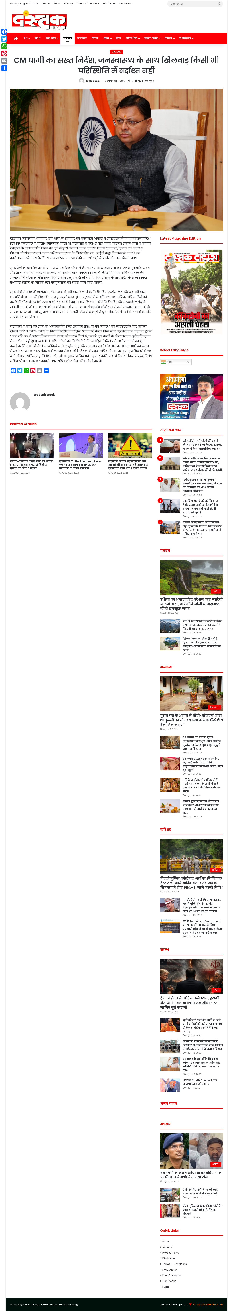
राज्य (106, 38)
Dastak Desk (92, 80)
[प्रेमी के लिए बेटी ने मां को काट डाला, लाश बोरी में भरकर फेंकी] (170, 1195)
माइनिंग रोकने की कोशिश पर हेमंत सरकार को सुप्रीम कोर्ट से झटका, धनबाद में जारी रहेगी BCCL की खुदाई (200, 506)
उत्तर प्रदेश (51, 38)
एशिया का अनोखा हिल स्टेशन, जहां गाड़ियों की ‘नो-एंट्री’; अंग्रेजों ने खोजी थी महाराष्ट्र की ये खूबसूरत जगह (191, 604)
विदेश (37, 38)
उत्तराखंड (67, 38)
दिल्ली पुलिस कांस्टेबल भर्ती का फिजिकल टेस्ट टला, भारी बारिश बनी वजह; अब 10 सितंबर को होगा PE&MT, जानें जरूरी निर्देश (191, 883)
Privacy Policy (170, 1253)
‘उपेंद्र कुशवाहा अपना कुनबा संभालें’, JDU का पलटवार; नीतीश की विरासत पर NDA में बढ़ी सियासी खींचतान (202, 485)
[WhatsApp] (4, 46)
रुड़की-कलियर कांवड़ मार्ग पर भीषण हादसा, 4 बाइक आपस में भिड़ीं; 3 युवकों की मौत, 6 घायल (31, 465)
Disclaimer (109, 3)
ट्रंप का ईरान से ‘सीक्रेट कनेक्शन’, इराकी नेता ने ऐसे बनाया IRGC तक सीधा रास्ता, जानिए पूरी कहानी (190, 1003)
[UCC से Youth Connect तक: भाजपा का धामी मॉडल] (170, 1085)
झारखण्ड (82, 38)
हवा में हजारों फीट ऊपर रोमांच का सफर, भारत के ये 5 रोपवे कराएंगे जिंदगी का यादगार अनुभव (202, 625)
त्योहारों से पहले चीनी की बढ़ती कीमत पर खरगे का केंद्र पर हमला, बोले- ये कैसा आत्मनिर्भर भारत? (202, 444)
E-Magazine (169, 1269)
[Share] (4, 68)
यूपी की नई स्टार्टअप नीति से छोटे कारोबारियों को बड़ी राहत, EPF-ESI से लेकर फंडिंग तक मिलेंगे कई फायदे (203, 1025)
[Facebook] (4, 31)
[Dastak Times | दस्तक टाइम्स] (39, 20)
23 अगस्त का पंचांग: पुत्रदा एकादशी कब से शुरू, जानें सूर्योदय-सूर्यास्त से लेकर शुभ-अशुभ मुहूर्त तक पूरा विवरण (203, 743)
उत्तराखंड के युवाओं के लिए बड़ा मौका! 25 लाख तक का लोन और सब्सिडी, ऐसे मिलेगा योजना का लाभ (201, 1064)
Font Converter (171, 1275)
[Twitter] (4, 39)
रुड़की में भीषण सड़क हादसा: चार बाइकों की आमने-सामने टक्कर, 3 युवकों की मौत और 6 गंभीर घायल (128, 465)
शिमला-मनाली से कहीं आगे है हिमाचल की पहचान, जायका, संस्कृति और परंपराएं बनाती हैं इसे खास (202, 644)
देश (25, 38)
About (57, 3)
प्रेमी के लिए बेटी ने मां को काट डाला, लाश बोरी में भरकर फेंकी (200, 1191)
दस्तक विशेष (151, 38)
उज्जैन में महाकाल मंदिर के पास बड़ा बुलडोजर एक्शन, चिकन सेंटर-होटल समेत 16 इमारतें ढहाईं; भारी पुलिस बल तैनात (203, 528)
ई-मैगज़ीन (185, 38)
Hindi (169, 361)
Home (46, 3)
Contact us (125, 3)
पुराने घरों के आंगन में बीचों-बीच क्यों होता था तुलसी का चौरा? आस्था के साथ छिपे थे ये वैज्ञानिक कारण (191, 720)
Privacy (68, 3)
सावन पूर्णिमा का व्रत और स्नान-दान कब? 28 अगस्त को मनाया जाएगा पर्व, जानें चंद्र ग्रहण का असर (201, 807)
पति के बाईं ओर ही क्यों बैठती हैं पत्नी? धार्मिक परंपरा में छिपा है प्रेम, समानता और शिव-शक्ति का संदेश (201, 785)
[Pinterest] (4, 53)
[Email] (4, 60)
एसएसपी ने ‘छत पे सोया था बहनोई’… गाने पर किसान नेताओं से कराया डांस (190, 1175)
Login (165, 1286)
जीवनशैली (131, 38)
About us (167, 1247)
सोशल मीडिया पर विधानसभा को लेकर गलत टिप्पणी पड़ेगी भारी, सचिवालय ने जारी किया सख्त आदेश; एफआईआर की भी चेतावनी (202, 464)
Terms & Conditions (88, 3)
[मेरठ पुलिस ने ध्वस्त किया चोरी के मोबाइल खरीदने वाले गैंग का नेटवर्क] (170, 1211)
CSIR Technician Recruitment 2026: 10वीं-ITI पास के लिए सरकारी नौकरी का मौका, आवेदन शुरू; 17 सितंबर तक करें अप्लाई (202, 927)
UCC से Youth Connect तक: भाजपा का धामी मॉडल (200, 1082)
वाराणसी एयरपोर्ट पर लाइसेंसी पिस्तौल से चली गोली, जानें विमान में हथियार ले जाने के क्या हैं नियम (203, 1045)
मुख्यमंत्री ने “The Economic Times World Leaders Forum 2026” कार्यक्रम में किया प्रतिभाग (80, 465)
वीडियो (168, 38)
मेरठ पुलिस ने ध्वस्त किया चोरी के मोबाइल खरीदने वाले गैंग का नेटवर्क (202, 1209)
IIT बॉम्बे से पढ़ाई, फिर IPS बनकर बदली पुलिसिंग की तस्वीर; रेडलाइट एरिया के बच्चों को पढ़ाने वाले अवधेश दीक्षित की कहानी (202, 905)
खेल (118, 38)
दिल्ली (95, 38)
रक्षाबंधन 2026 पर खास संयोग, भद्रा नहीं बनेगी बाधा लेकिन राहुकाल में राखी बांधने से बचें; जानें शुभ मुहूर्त (203, 764)
